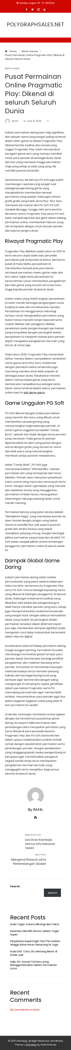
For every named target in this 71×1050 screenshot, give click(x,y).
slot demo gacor (34, 392)
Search (15, 886)
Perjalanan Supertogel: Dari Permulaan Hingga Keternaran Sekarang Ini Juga (35, 943)
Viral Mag (30, 1044)
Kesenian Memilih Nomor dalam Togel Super (34, 932)
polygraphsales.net (35, 24)
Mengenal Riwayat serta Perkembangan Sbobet (28, 859)
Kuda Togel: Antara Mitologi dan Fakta (34, 924)
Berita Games (12, 69)
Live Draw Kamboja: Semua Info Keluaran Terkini (40, 841)
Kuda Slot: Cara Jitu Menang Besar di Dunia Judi (33, 953)
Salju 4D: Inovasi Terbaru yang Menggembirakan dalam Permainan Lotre (33, 965)
